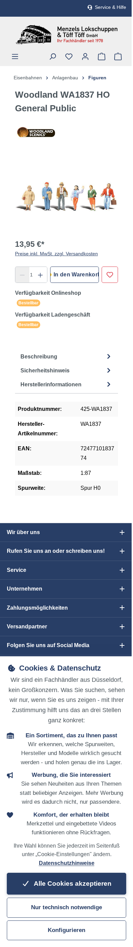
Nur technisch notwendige (66, 907)
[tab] (66, 357)
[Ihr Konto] (85, 56)
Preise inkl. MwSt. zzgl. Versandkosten (56, 253)
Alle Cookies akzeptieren (72, 883)
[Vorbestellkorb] (101, 56)
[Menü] (15, 56)
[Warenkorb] (118, 56)
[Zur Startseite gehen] (66, 34)
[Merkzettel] (69, 56)
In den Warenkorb (76, 274)
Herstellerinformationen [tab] (51, 384)
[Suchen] (52, 56)
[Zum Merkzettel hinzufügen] (110, 275)
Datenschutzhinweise (66, 863)
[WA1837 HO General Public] (66, 195)
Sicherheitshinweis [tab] (45, 370)
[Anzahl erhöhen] (40, 275)
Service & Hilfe (110, 7)
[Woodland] (66, 132)
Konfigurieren (66, 930)
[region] (66, 195)
